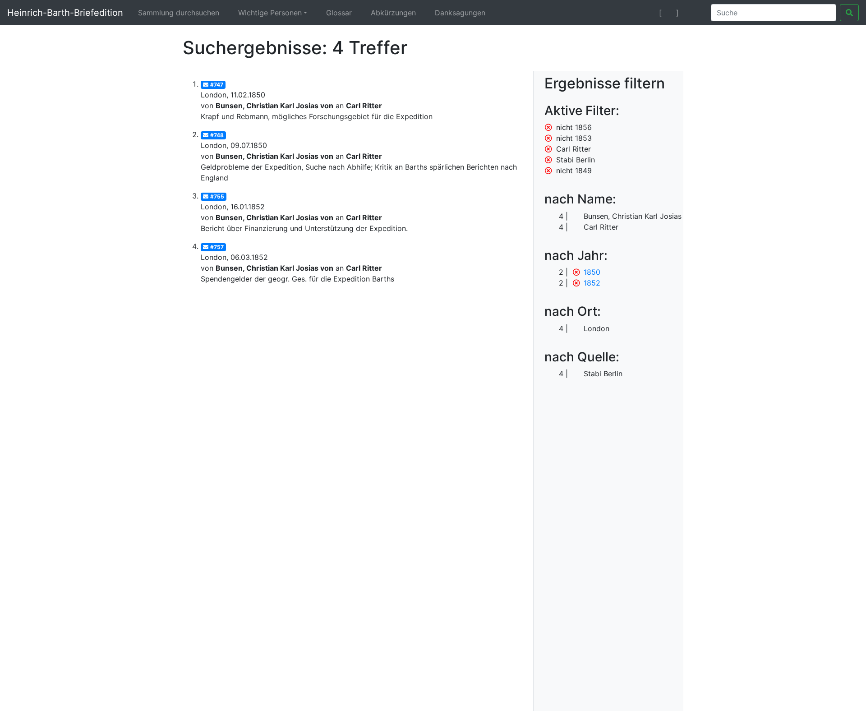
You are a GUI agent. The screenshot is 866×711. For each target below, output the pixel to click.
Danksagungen (460, 12)
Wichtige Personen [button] (270, 12)
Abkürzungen (393, 12)
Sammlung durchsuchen (178, 12)
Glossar (339, 12)
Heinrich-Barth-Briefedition (65, 12)
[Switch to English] (693, 13)
